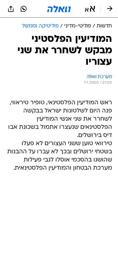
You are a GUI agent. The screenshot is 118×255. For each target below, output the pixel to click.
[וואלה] (59, 9)
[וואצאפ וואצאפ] (23, 9)
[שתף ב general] (10, 8)
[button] (90, 9)
